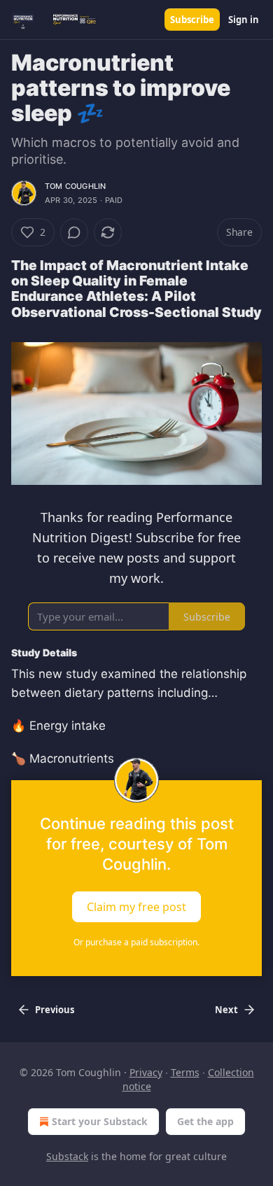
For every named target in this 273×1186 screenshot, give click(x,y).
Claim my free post (136, 906)
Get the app (205, 1121)
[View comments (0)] (74, 232)
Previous (54, 1009)
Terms (185, 1072)
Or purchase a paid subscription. (137, 942)
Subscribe (192, 19)
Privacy (146, 1072)
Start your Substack (100, 1121)
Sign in (243, 19)
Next (226, 1009)
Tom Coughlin (75, 186)
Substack (67, 1156)
